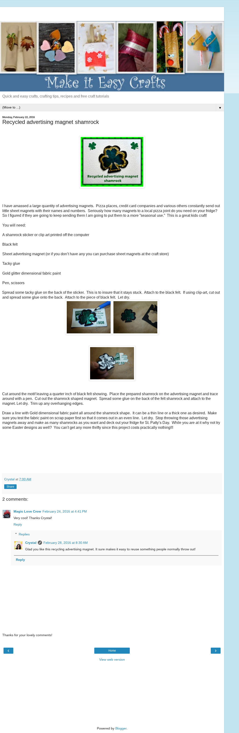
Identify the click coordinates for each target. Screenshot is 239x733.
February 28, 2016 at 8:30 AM (65, 543)
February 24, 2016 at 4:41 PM (64, 511)
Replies (24, 534)
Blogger (121, 728)
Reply (18, 524)
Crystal (30, 543)
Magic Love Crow (27, 511)
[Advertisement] (112, 13)
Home (112, 650)
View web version (112, 659)
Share (10, 486)
